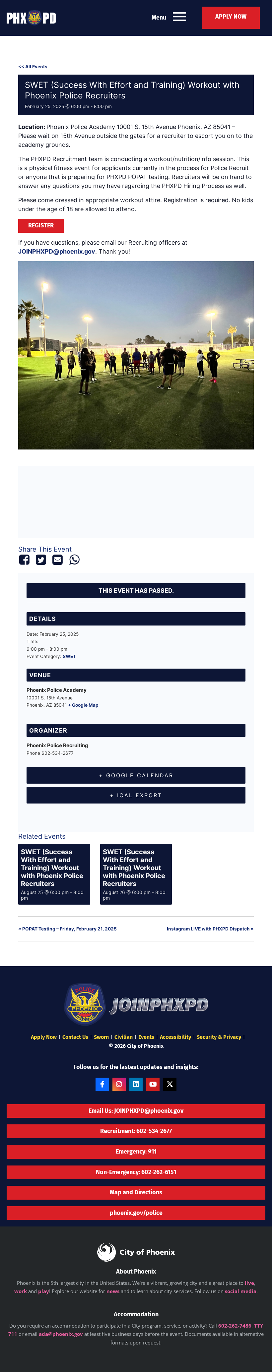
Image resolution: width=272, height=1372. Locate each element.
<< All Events (32, 66)
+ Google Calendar (136, 775)
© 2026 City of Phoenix (136, 1046)
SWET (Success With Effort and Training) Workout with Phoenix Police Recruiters (52, 868)
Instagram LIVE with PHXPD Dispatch (210, 928)
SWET (69, 656)
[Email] (57, 560)
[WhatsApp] (74, 560)
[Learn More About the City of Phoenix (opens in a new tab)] (136, 1252)
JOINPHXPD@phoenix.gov (56, 251)
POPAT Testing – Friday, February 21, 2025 (67, 928)
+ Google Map (83, 705)
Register (41, 225)
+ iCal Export (136, 795)
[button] (179, 18)
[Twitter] (41, 560)
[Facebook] (25, 560)
